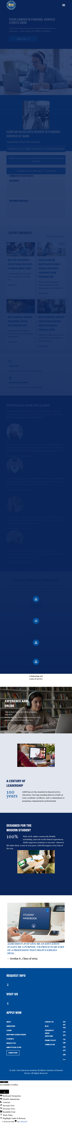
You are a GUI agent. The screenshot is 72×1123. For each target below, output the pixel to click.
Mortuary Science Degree (16, 1034)
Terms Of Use (50, 1044)
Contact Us (49, 1022)
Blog (47, 1026)
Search (65, 1059)
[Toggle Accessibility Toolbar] (4, 1082)
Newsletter (11, 1043)
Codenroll (23, 1122)
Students (10, 1039)
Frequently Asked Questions (49, 1033)
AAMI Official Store (13, 1047)
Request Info (16, 975)
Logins (9, 1030)
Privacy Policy (50, 1040)
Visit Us (12, 994)
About (8, 1022)
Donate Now (12, 1053)
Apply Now (14, 1012)
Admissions (10, 1026)
